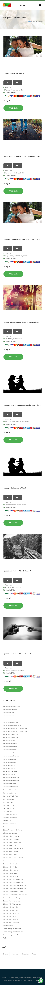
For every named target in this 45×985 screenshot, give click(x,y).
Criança (5, 954)
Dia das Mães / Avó (9, 855)
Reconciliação (8, 925)
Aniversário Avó (8, 713)
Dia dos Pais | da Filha (10, 907)
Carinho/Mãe (7, 811)
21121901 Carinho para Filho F (14, 488)
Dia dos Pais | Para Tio (10, 916)
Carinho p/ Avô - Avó (10, 796)
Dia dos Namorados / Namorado (14, 888)
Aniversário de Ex (9, 740)
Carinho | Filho (10, 92)
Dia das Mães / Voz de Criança (13, 848)
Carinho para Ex (8, 799)
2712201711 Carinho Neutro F (14, 73)
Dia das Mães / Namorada (12, 842)
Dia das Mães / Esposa (11, 836)
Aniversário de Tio (9, 768)
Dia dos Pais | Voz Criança (12, 904)
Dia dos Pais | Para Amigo (12, 898)
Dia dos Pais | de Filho (10, 910)
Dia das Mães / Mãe (10, 867)
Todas (5, 938)
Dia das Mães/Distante (11, 873)
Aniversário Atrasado (10, 710)
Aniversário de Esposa (10, 734)
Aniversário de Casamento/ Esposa (15, 728)
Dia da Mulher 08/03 (10, 833)
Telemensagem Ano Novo (12, 929)
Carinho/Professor (9, 824)
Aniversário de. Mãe (10, 771)
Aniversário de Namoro (11, 756)
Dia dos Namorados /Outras (13, 892)
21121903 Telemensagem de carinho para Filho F (22, 239)
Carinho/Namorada (10, 814)
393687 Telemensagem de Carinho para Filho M (21, 156)
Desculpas (6, 827)
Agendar (13, 108)
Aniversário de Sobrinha (11, 706)
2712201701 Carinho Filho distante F (17, 654)
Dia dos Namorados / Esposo (13, 882)
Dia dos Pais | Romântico (11, 901)
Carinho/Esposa (8, 805)
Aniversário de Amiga (10, 719)
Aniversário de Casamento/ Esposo (15, 731)
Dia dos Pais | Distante (10, 919)
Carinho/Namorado (10, 818)
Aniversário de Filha (10, 743)
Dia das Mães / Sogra (10, 870)
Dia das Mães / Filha (10, 861)
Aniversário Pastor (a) (10, 787)
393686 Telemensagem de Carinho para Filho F (21, 322)
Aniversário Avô (8, 716)
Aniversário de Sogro (10, 762)
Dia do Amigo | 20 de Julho (12, 830)
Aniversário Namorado (11, 780)
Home (29, 21)
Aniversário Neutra (9, 784)
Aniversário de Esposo (10, 737)
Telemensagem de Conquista (13, 932)
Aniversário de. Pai (9, 774)
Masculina (8, 170)
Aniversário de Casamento (12, 725)
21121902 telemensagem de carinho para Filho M (22, 405)
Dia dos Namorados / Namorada (14, 885)
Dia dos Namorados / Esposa (13, 879)
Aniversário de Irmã (10, 750)
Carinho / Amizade (9, 790)
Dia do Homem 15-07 (10, 876)
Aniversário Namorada (11, 777)
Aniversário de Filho (10, 747)
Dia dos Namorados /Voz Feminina (15, 895)
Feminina (8, 87)
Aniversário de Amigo (10, 722)
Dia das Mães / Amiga (10, 851)
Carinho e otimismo (9, 793)
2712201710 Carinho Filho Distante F (17, 571)
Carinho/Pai (7, 821)
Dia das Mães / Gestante (11, 839)
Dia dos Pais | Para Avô (11, 922)
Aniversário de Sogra (10, 759)
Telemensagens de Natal (11, 935)
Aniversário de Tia (9, 765)
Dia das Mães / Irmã (10, 864)
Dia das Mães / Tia (9, 845)
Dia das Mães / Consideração (13, 858)
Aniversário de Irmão (10, 753)
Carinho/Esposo (8, 808)
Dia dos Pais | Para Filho (11, 913)
